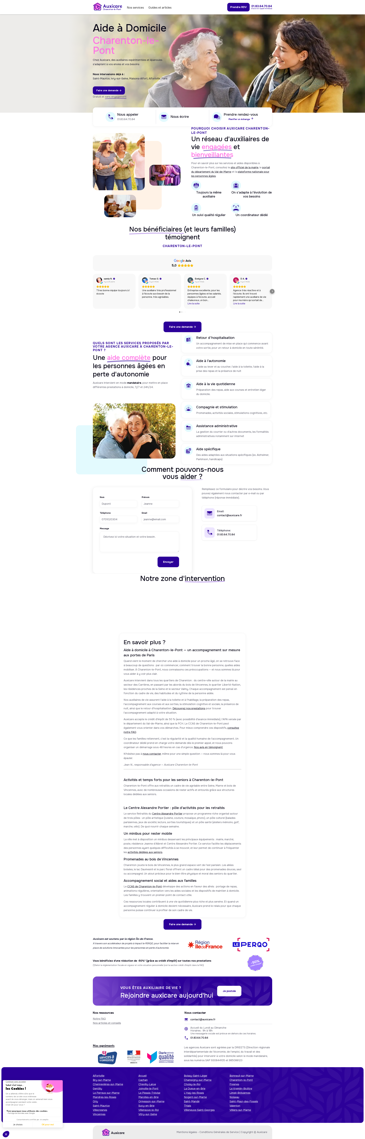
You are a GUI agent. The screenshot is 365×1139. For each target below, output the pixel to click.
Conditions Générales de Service (219, 1132)
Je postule (229, 991)
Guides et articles (160, 7)
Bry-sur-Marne (102, 1080)
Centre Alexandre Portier (167, 813)
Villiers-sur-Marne (240, 1110)
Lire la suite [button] (193, 303)
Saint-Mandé (191, 1101)
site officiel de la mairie (244, 167)
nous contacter (152, 753)
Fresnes (234, 1084)
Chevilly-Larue (147, 1084)
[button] (93, 291)
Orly (95, 1101)
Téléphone (105, 513)
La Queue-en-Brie (194, 1088)
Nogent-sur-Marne (195, 1097)
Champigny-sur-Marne (197, 1080)
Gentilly (97, 1088)
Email (144, 513)
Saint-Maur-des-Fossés (244, 1101)
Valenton (235, 1105)
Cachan (143, 1080)
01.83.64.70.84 (126, 119)
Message (104, 529)
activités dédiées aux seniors (145, 852)
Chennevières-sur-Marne (108, 1084)
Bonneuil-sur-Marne (242, 1075)
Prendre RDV (238, 7)
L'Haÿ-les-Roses (194, 1092)
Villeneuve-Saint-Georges (199, 1110)
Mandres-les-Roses (104, 1097)
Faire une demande (108, 90)
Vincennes (99, 1114)
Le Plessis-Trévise (149, 1092)
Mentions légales (187, 1132)
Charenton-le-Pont (241, 1080)
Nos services (135, 7)
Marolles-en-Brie (148, 1097)
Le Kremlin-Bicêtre (241, 1088)
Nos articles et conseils (107, 1023)
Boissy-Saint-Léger (195, 1075)
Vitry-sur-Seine (147, 1114)
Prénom (145, 497)
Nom (102, 497)
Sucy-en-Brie (146, 1105)
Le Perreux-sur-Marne (106, 1092)
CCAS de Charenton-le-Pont (144, 886)
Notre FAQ (99, 1018)
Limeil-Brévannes (240, 1092)
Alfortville (98, 1075)
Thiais (187, 1105)
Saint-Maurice (101, 1105)
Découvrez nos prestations (189, 708)
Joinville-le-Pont (148, 1088)
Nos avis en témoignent (208, 747)
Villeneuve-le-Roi (148, 1110)
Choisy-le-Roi (192, 1084)
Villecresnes (100, 1110)
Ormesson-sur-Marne (151, 1101)
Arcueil (142, 1075)
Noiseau (234, 1097)
